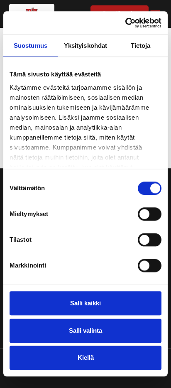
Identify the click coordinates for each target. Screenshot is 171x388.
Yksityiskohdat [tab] (85, 45)
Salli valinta (85, 330)
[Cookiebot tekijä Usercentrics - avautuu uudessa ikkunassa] (125, 22)
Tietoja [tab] (141, 45)
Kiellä (86, 357)
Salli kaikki (85, 303)
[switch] (149, 214)
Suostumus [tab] (30, 45)
